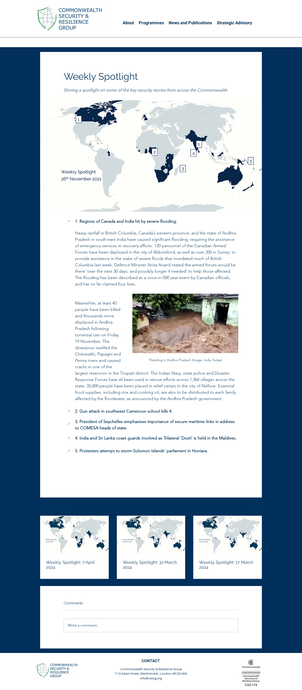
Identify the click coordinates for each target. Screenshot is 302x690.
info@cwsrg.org (151, 678)
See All (257, 507)
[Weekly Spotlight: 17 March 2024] (227, 535)
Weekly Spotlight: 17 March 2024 (226, 565)
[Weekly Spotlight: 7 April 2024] (74, 535)
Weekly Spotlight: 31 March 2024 (150, 565)
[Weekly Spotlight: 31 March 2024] (151, 535)
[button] (128, 22)
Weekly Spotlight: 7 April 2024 (70, 565)
